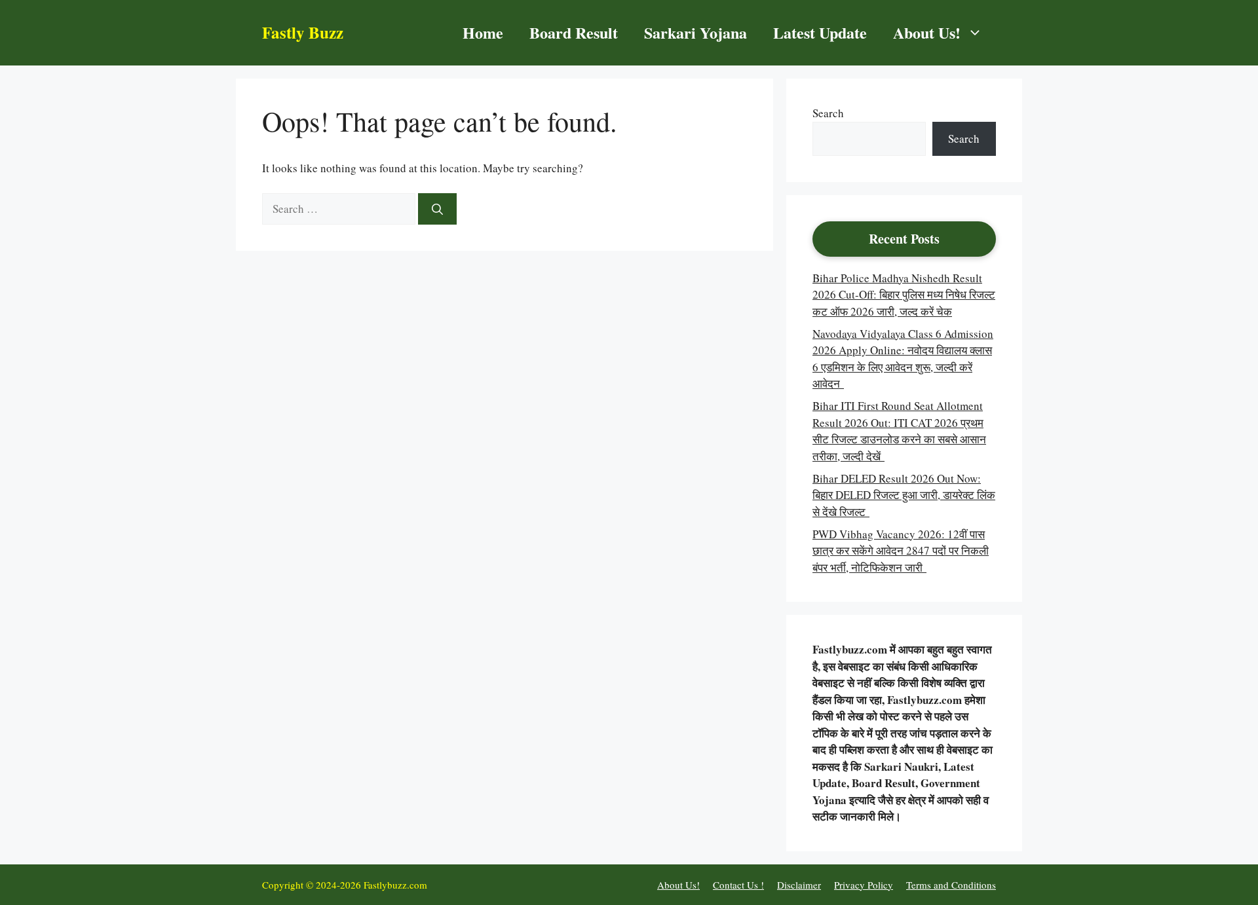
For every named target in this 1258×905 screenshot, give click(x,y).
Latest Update (820, 32)
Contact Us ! (738, 884)
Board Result (573, 32)
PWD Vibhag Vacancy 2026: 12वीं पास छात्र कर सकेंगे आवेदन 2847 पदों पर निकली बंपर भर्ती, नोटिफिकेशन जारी (900, 550)
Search (828, 112)
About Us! (927, 32)
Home (483, 32)
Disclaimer (799, 884)
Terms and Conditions (951, 884)
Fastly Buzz (302, 32)
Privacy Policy (863, 884)
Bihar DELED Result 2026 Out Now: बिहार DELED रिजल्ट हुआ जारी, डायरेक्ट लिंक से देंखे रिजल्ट (903, 495)
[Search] (437, 209)
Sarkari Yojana (695, 32)
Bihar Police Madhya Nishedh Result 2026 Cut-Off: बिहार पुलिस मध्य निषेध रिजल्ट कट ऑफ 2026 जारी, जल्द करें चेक (903, 294)
